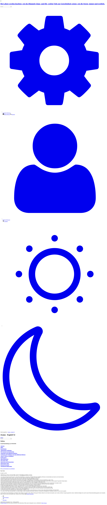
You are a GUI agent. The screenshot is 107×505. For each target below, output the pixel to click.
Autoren (2, 446)
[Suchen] (11, 6)
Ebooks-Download (5, 464)
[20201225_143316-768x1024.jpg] (7, 468)
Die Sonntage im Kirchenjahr (7, 451)
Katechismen (3, 449)
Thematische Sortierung (6, 450)
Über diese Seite (4, 460)
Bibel (2, 447)
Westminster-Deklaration (6, 466)
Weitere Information (30, 493)
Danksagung (3, 457)
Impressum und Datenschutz (7, 462)
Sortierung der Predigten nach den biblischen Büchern (13, 454)
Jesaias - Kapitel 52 (11, 432)
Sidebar (1, 437)
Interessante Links (5, 463)
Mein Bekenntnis (4, 459)
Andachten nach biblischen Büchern (9, 453)
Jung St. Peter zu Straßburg (7, 456)
